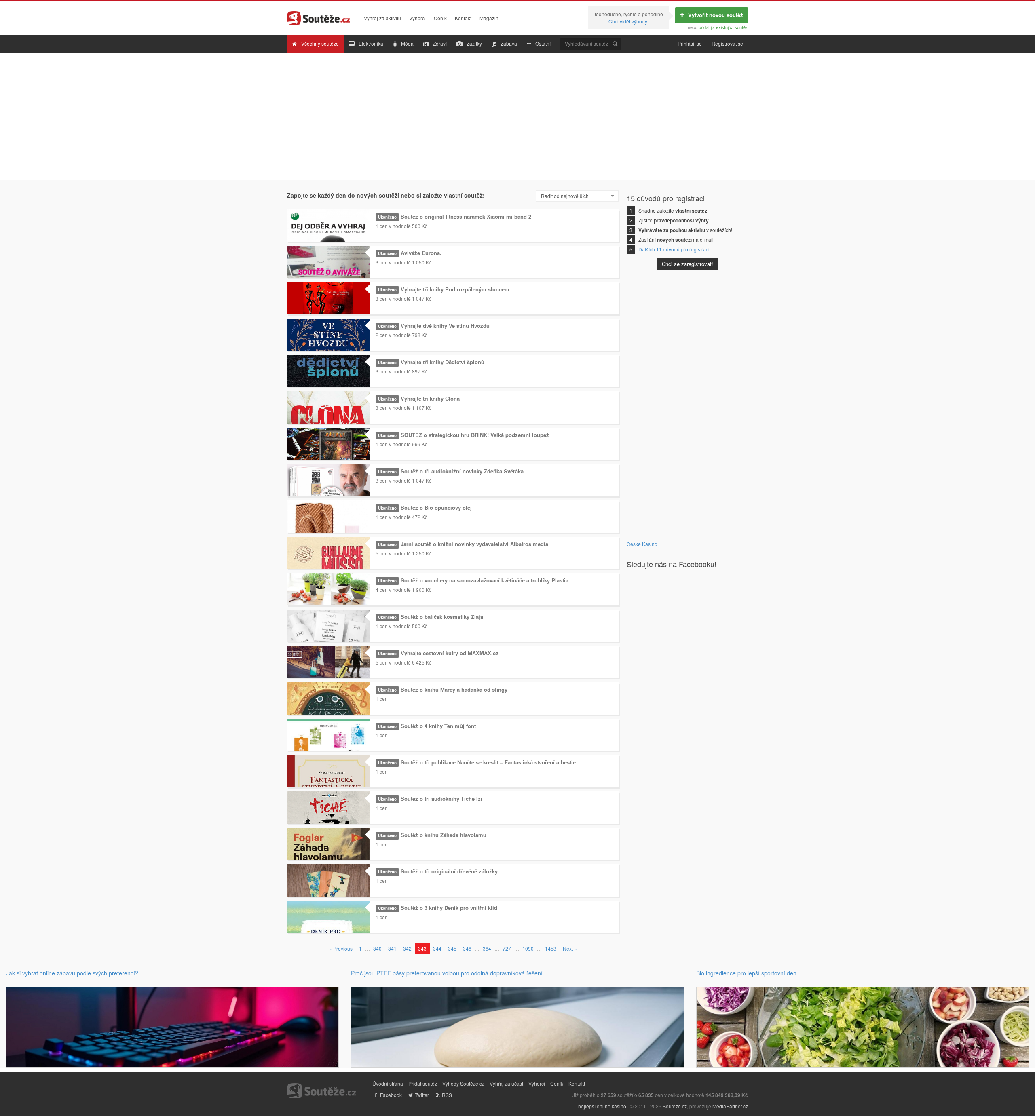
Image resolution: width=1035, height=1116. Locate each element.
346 (467, 948)
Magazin (488, 18)
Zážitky (474, 43)
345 (452, 948)
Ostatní (543, 43)
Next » (570, 948)
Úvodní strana (387, 1083)
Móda (407, 43)
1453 (550, 948)
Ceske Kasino (642, 543)
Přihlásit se (690, 43)
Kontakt (463, 18)
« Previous (341, 948)
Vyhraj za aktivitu (382, 18)
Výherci (417, 18)
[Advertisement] (517, 116)
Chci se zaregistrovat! (687, 264)
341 (392, 948)
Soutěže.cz (675, 1106)
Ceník (440, 18)
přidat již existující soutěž (723, 27)
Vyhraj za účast (506, 1083)
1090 (528, 948)
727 (507, 948)
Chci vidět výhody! (628, 21)
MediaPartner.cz (730, 1106)
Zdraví (440, 43)
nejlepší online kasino (602, 1106)
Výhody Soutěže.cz (463, 1083)
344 (437, 948)
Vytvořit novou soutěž (715, 15)
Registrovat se (727, 43)
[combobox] (577, 196)
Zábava (509, 43)
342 (407, 948)
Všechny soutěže (320, 43)
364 (487, 948)
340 (377, 948)
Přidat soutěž (422, 1083)
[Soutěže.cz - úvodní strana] (318, 16)
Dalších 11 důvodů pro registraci (674, 249)
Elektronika (371, 43)
